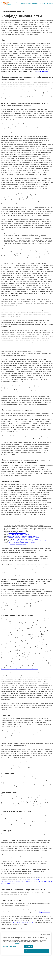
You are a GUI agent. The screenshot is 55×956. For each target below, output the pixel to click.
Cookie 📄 (17, 943)
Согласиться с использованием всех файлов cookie (36, 951)
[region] (26, 943)
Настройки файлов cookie (9, 946)
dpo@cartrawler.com (42, 71)
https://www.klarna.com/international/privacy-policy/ (22, 536)
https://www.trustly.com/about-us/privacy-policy (22, 542)
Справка (42, 3)
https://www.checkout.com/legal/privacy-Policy (25, 539)
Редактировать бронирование (29, 3)
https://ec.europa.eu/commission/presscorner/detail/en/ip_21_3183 (19, 669)
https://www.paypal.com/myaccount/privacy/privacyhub (23, 537)
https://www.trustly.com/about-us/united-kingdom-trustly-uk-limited (28, 541)
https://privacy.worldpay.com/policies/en (21, 534)
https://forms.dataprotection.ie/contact (23, 922)
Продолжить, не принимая (45, 934)
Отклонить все (28, 946)
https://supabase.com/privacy (18, 544)
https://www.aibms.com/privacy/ (17, 533)
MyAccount (50, 3)
